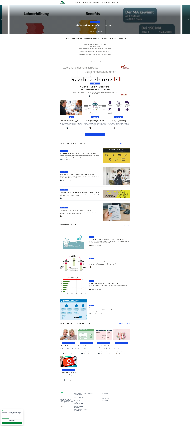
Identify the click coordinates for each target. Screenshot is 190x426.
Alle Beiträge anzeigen (124, 143)
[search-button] (126, 2)
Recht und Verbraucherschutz (94, 2)
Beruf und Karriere (85, 2)
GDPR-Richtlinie (85, 415)
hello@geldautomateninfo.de (66, 408)
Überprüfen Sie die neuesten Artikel (95, 134)
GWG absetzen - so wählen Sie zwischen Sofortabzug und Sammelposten (79, 406)
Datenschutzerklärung (5, 418)
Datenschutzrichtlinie (73, 415)
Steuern (101, 2)
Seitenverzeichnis (98, 415)
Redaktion (90, 391)
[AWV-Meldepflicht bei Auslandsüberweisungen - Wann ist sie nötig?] (95, 19)
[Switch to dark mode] (129, 2)
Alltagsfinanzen (115, 2)
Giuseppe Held (90, 393)
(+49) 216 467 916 (64, 406)
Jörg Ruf (89, 396)
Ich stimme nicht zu (12, 420)
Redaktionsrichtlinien (91, 415)
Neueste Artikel (78, 2)
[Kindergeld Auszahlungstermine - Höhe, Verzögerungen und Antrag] (95, 81)
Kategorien (104, 391)
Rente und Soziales (107, 2)
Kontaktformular (79, 415)
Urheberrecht (67, 415)
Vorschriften (62, 415)
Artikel (75, 391)
